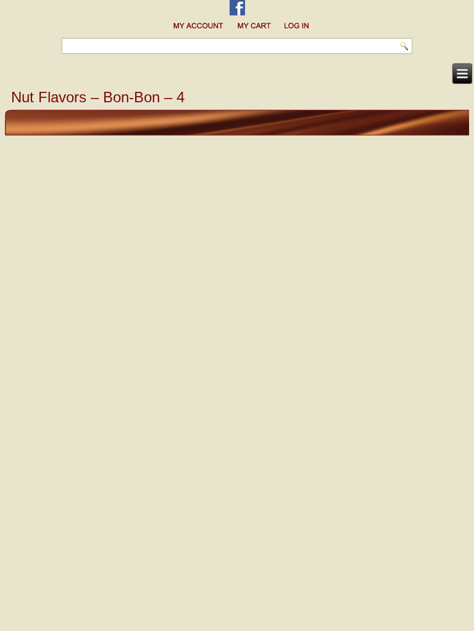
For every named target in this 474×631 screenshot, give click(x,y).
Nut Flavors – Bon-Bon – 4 (98, 97)
